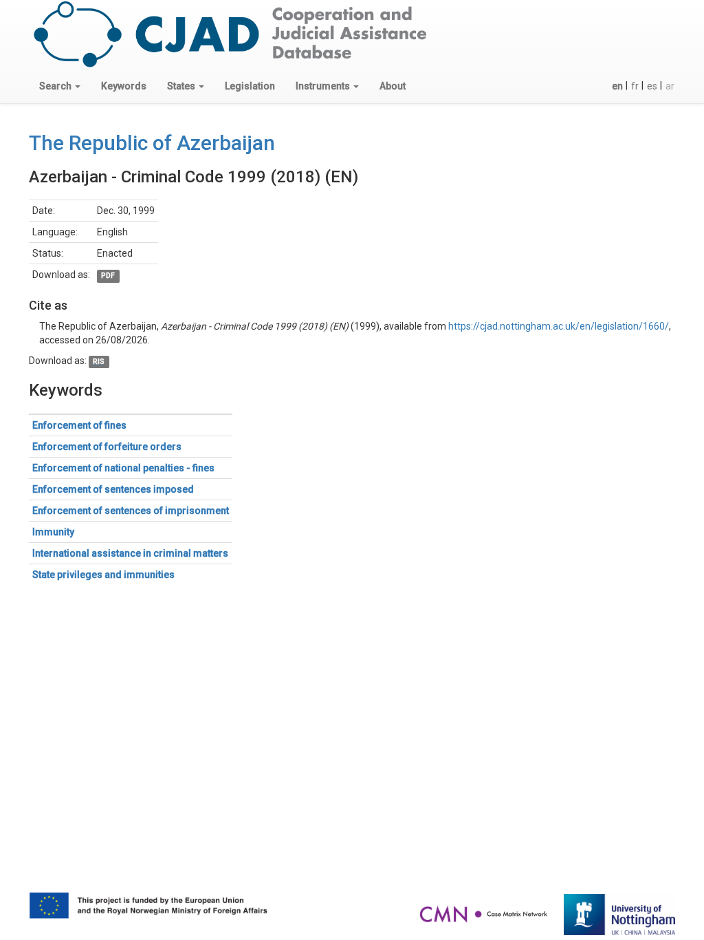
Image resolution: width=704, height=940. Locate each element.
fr (635, 86)
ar (670, 86)
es (652, 86)
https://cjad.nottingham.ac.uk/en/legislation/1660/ (558, 326)
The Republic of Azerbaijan (152, 143)
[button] (60, 86)
